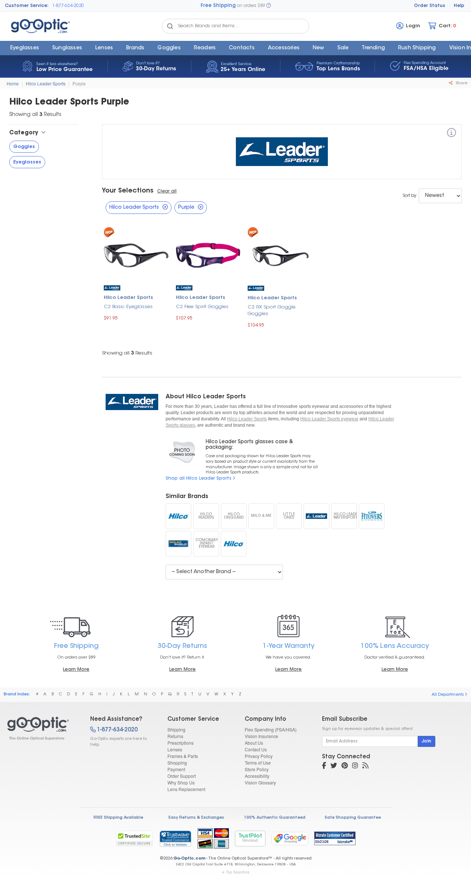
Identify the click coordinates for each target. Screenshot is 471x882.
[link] (175, 838)
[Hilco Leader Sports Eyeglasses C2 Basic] (136, 254)
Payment (176, 769)
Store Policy (257, 769)
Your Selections (127, 191)
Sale (343, 48)
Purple (79, 83)
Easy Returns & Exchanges (196, 818)
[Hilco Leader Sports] (451, 134)
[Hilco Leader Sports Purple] (42, 728)
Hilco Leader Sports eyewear (329, 418)
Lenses (104, 48)
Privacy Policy (259, 756)
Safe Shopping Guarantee (353, 818)
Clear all (167, 191)
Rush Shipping (417, 48)
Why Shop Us (181, 782)
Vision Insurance (261, 736)
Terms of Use (258, 762)
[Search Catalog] (170, 26)
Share (460, 83)
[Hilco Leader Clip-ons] (316, 516)
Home (13, 83)
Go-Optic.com (189, 859)
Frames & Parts (182, 756)
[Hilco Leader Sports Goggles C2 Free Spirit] (208, 254)
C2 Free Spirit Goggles (202, 306)
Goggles (168, 48)
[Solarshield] (178, 544)
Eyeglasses (24, 48)
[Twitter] (333, 766)
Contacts (242, 48)
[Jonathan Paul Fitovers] (372, 516)
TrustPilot (250, 838)
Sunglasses (67, 48)
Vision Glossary (260, 782)
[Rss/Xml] (365, 766)
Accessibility (257, 776)
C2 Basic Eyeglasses (128, 306)
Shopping (177, 762)
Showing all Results (127, 353)
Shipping (176, 729)
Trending (373, 48)
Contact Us (256, 749)
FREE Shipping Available (118, 818)
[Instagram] (355, 766)
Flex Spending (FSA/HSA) (271, 729)
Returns (175, 736)
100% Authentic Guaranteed (274, 818)
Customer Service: (27, 6)
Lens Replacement (186, 789)
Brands (135, 48)
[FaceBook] (324, 766)
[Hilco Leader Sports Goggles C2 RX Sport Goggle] (280, 254)
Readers (205, 48)
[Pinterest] (344, 766)
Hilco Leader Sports (45, 83)
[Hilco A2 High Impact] (178, 516)
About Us (254, 743)
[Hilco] (234, 544)
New (318, 48)
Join (426, 741)
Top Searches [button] (237, 872)
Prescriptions (180, 743)
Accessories (284, 48)
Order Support (181, 776)
